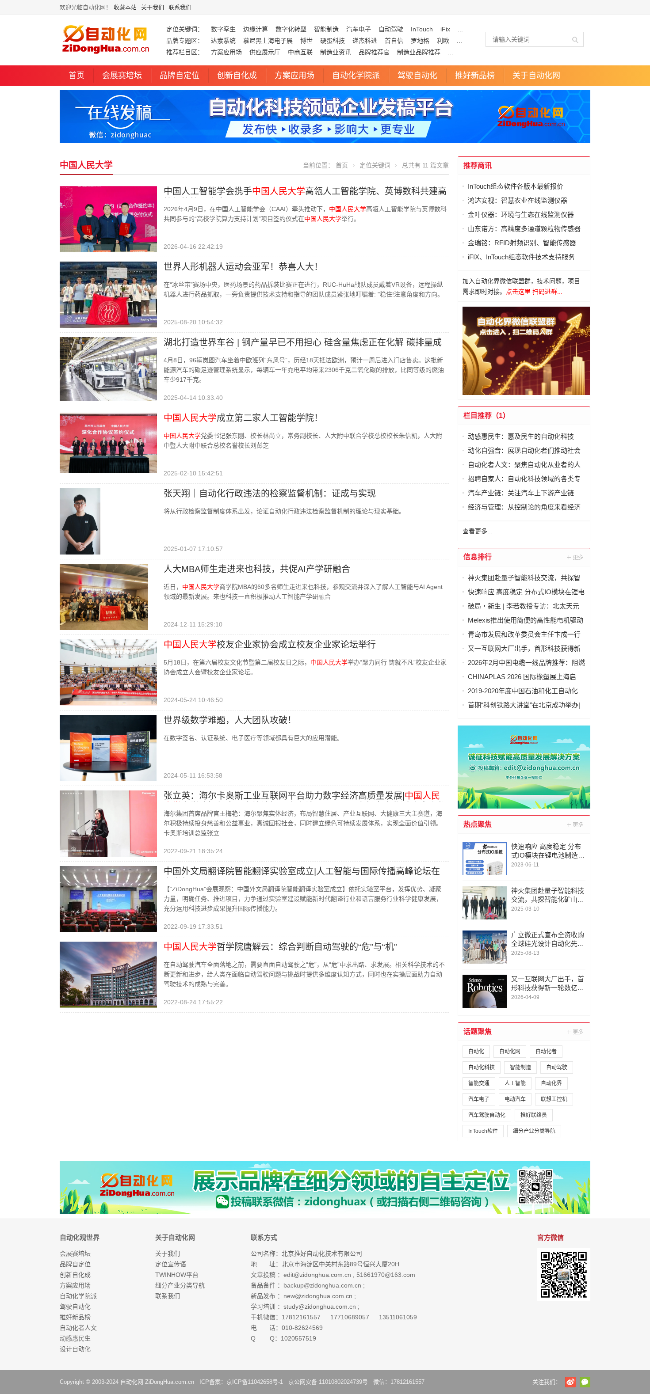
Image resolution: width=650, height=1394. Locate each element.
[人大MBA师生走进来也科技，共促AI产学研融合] (104, 596)
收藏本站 (125, 7)
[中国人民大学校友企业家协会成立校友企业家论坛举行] (108, 672)
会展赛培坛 (122, 75)
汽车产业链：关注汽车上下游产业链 (521, 493)
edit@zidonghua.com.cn (317, 1274)
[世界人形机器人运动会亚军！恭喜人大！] (108, 294)
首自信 (394, 40)
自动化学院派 (356, 75)
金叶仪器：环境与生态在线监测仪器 (521, 214)
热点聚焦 (477, 824)
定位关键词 (374, 165)
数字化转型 (290, 29)
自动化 (476, 1051)
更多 (576, 557)
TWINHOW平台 (177, 1274)
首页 (76, 75)
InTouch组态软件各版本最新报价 (515, 186)
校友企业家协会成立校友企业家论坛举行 (270, 645)
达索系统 (223, 40)
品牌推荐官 (374, 52)
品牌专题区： (184, 40)
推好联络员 (533, 1115)
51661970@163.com (385, 1274)
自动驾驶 (391, 29)
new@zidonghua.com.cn (317, 1295)
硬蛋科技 (332, 40)
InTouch (422, 29)
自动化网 (509, 1051)
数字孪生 (223, 29)
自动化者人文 (78, 1327)
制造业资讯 (335, 52)
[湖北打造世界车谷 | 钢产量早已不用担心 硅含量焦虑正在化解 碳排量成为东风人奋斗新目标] (108, 368)
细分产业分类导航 (534, 1131)
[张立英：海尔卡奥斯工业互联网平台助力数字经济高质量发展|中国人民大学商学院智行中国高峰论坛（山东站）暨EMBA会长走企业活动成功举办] (108, 823)
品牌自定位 (179, 75)
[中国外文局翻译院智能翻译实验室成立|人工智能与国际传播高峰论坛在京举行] (108, 898)
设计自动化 (75, 1348)
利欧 (443, 40)
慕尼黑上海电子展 (268, 40)
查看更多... (478, 531)
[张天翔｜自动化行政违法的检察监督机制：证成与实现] (80, 520)
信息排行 (477, 557)
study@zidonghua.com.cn (319, 1306)
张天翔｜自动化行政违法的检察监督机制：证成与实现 (270, 493)
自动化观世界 (79, 1237)
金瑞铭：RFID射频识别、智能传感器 (522, 243)
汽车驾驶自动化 (486, 1115)
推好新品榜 (475, 75)
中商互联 (300, 52)
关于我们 (152, 7)
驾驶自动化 (417, 75)
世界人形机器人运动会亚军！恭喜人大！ (243, 267)
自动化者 (546, 1051)
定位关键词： (184, 29)
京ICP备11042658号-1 (254, 1382)
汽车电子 (358, 29)
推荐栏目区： (184, 52)
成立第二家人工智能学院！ (243, 418)
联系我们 (179, 7)
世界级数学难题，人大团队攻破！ (230, 720)
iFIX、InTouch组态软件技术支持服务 (521, 257)
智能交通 (478, 1083)
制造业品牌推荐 (418, 52)
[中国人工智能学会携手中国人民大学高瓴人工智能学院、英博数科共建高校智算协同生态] (108, 218)
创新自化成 (237, 75)
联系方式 (264, 1237)
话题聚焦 (477, 1031)
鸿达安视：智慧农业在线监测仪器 (517, 200)
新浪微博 (570, 1382)
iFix (445, 29)
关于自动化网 (536, 75)
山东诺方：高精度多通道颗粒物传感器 (524, 228)
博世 (306, 40)
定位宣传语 (170, 1264)
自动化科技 (481, 1067)
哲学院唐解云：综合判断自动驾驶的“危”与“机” (280, 947)
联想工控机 (554, 1099)
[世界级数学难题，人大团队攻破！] (108, 747)
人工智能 (515, 1083)
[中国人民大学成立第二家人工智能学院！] (108, 442)
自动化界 (551, 1083)
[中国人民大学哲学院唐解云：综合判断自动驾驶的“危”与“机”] (108, 974)
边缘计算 (255, 29)
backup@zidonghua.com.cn (322, 1285)
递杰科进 (364, 40)
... (460, 29)
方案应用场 (226, 52)
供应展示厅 (264, 52)
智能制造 (326, 29)
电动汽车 (515, 1099)
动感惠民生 (75, 1338)
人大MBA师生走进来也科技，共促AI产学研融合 (257, 569)
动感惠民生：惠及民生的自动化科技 (521, 436)
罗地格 (420, 40)
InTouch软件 (483, 1131)
